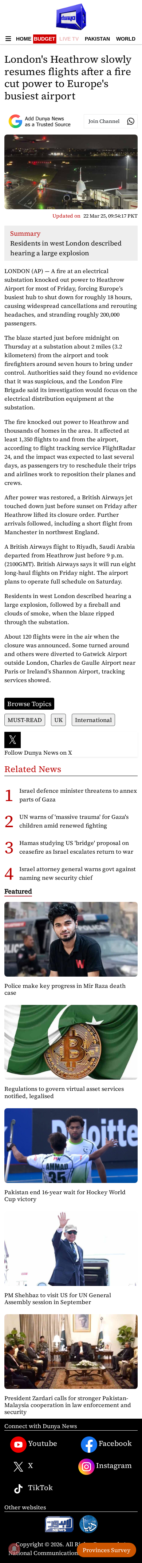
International (93, 720)
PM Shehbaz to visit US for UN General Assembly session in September (57, 1298)
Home (23, 39)
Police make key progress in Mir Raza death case (65, 989)
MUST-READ (25, 720)
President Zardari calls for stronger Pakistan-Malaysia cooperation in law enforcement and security (67, 1405)
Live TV (69, 39)
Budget (44, 39)
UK (58, 720)
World (125, 39)
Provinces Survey (106, 1550)
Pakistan (97, 39)
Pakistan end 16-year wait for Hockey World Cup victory (65, 1195)
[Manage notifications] (14, 1549)
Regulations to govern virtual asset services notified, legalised (64, 1092)
